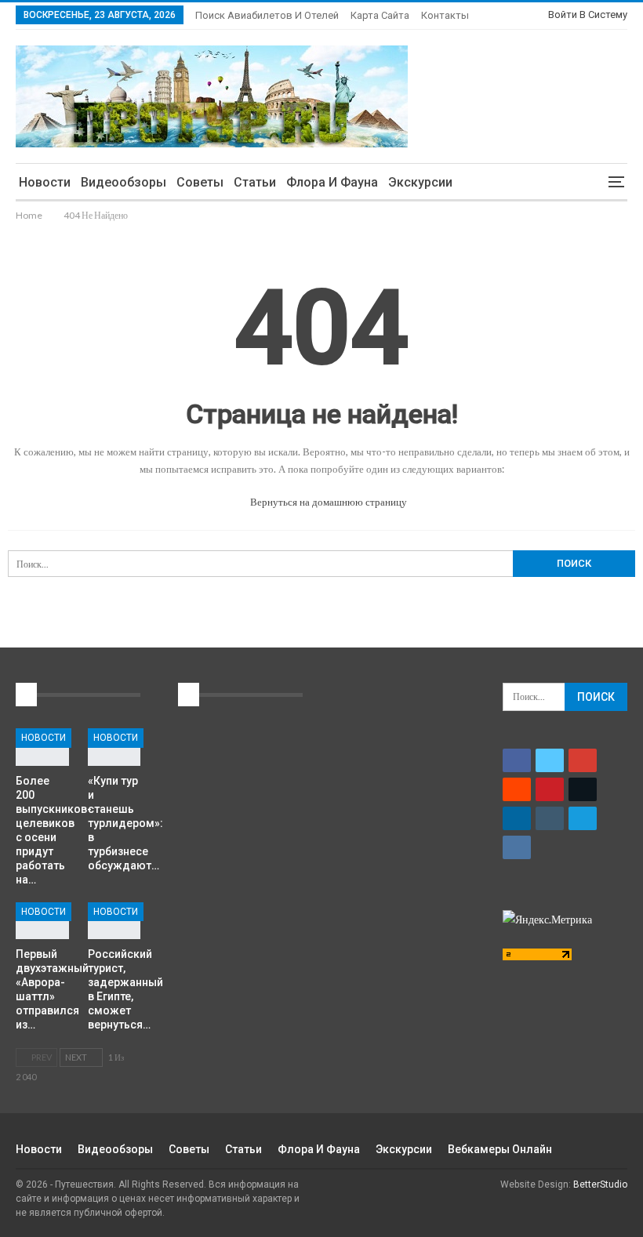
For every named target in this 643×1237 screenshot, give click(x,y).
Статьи (255, 182)
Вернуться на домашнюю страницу (327, 501)
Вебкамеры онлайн (500, 1149)
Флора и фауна (332, 182)
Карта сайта (380, 15)
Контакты (445, 15)
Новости (45, 182)
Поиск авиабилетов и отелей (267, 15)
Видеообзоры (123, 182)
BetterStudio (600, 1184)
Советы (199, 182)
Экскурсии (420, 182)
